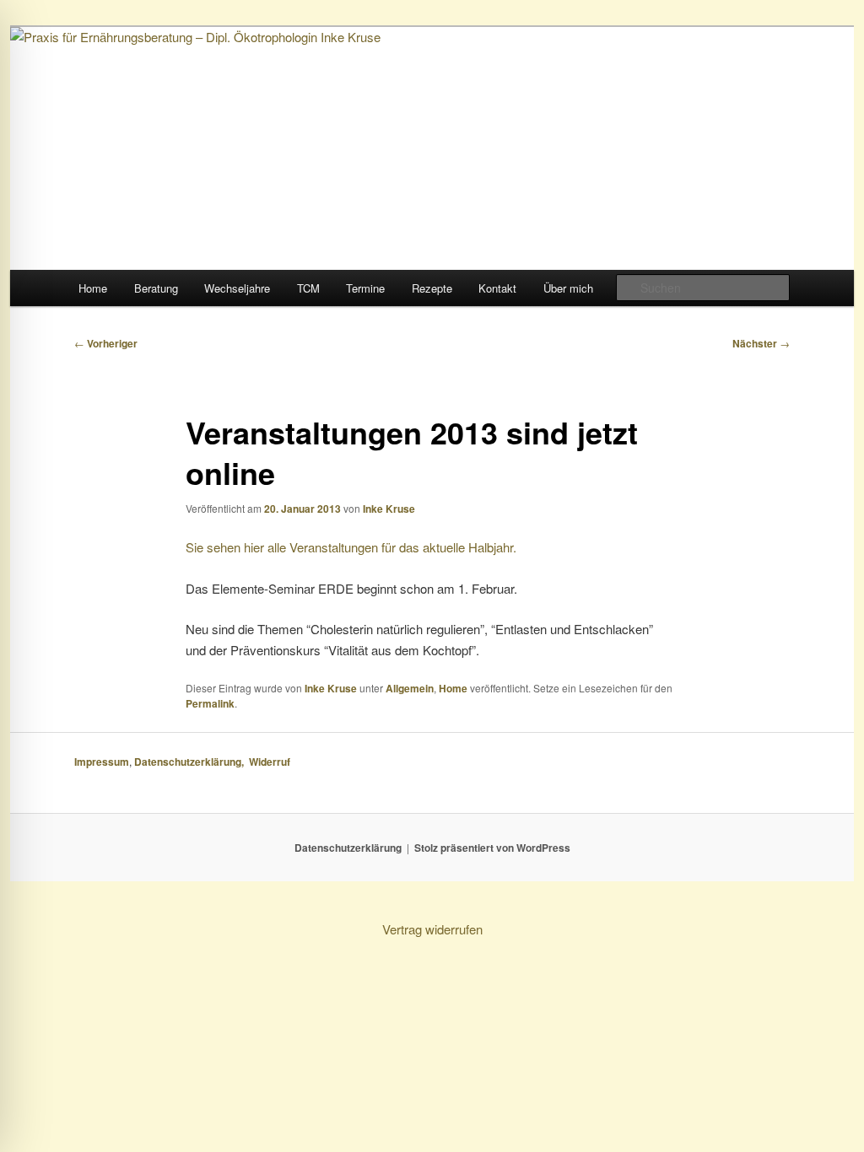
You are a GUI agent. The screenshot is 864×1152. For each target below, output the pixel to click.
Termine (365, 288)
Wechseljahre (237, 288)
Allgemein (410, 688)
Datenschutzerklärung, (191, 761)
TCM (308, 288)
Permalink (210, 703)
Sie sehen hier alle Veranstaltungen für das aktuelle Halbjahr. (351, 547)
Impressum (101, 761)
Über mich (568, 288)
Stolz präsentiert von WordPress (492, 847)
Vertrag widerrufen (432, 929)
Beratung (156, 288)
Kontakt (497, 288)
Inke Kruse (389, 508)
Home (92, 288)
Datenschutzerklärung (348, 847)
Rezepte (432, 288)
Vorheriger (106, 343)
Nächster (761, 343)
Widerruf (271, 761)
